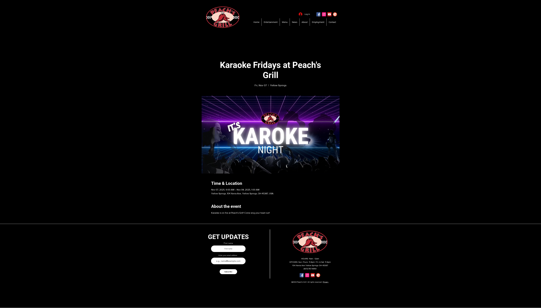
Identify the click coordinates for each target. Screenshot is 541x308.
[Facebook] (318, 14)
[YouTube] (329, 14)
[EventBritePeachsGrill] (335, 14)
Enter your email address (228, 255)
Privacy (326, 282)
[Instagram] (324, 14)
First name (228, 243)
